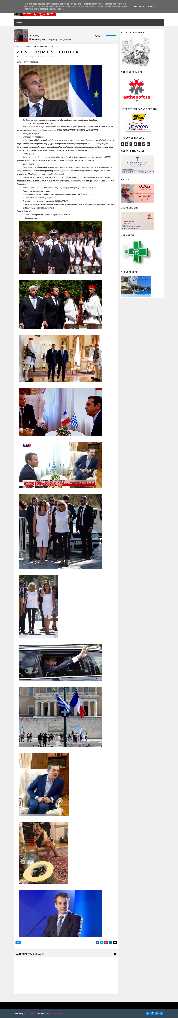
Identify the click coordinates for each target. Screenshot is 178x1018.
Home (19, 46)
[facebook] (152, 1013)
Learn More (140, 6)
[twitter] (148, 1013)
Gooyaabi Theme (56, 1013)
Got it (151, 6)
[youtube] (161, 1013)
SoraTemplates (30, 1013)
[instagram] (157, 1013)
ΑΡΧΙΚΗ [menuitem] (19, 22)
